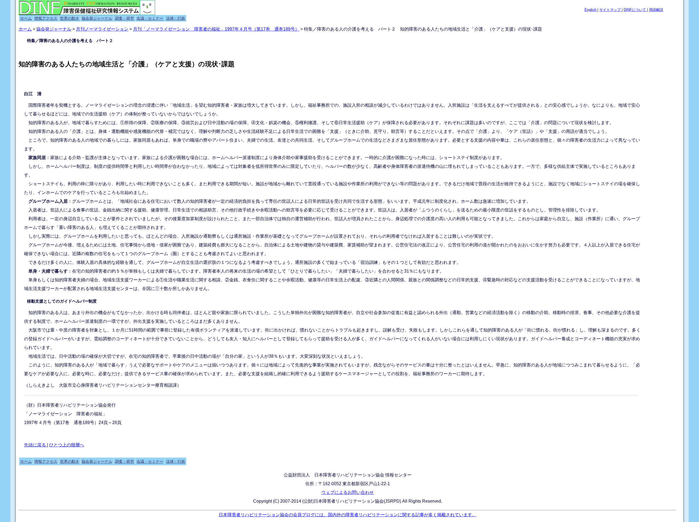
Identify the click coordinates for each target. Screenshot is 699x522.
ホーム (26, 18)
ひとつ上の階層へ (66, 445)
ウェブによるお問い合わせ (347, 492)
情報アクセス (45, 18)
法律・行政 (175, 18)
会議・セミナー (150, 18)
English (591, 10)
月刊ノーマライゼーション (102, 29)
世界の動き (69, 18)
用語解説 (656, 10)
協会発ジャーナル (97, 18)
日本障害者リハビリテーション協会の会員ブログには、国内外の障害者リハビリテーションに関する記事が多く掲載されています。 (347, 514)
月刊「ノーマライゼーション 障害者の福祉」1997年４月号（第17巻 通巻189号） (216, 29)
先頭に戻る (35, 445)
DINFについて (635, 10)
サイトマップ (610, 10)
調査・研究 (124, 18)
